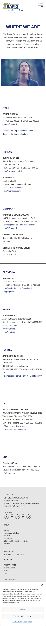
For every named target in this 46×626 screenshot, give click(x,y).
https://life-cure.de (10, 228)
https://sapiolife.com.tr (11, 376)
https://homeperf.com (11, 191)
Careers (7, 574)
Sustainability (9, 551)
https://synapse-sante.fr (12, 171)
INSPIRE (7, 536)
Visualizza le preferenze (23, 616)
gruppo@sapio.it (9, 124)
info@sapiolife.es (10, 329)
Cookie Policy (17, 622)
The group (8, 528)
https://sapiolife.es (10, 332)
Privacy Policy (27, 622)
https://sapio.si (8, 288)
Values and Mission (11, 533)
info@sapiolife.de (27, 225)
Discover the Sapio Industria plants (17, 131)
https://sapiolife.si (24, 288)
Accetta (23, 609)
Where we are (9, 568)
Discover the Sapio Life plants (15, 134)
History (6, 530)
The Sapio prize (10, 565)
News (6, 571)
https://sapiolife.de (10, 225)
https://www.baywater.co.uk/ (14, 429)
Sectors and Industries (14, 554)
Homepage (8, 559)
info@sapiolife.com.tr (32, 376)
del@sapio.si (8, 292)
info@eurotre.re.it (9, 473)
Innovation (8, 538)
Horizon (7, 544)
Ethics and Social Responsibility (16, 541)
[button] (42, 585)
